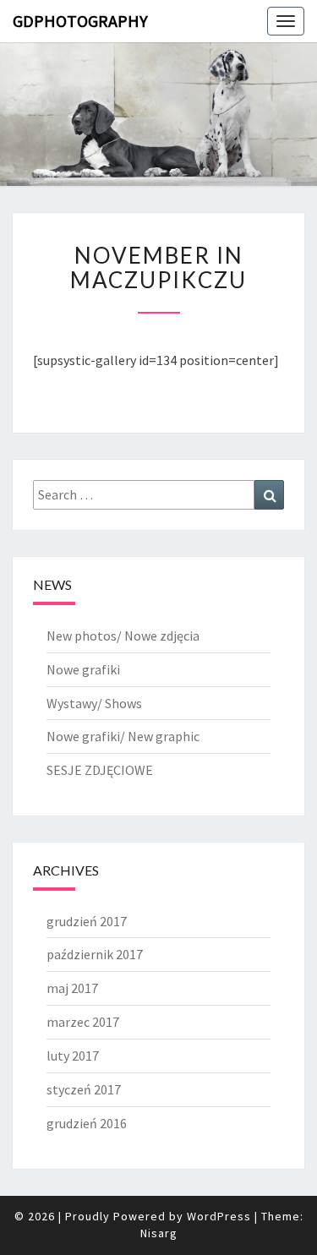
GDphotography (80, 20)
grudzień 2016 (86, 1123)
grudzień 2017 (86, 921)
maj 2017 (72, 987)
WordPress (219, 1216)
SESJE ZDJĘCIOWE (99, 769)
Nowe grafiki (83, 669)
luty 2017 (72, 1055)
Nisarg (159, 1233)
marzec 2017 (82, 1021)
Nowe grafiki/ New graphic (122, 736)
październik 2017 (94, 954)
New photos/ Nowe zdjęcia (122, 635)
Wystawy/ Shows (94, 703)
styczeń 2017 (83, 1089)
